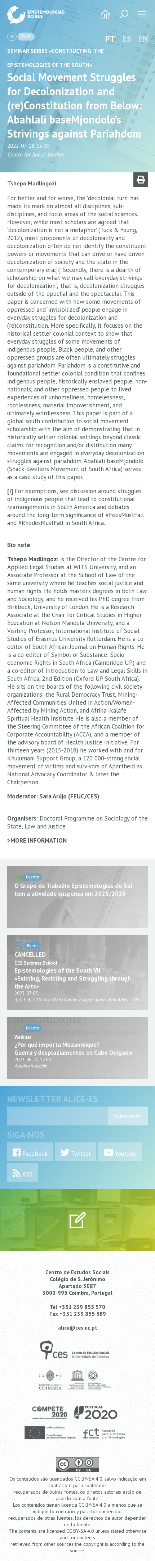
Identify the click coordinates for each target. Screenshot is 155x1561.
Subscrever (128, 1116)
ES (127, 38)
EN (143, 38)
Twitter (80, 1154)
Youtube (125, 1154)
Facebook (34, 1154)
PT (110, 38)
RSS (26, 1174)
